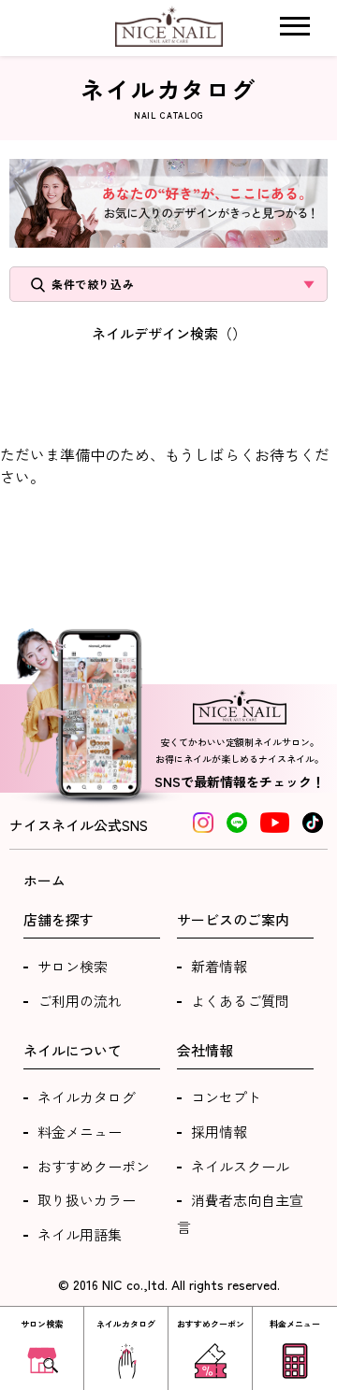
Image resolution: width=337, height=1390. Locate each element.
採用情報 (219, 1131)
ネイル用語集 (79, 1234)
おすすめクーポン (93, 1166)
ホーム (44, 880)
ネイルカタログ (86, 1097)
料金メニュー (79, 1131)
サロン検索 (72, 966)
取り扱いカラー (86, 1200)
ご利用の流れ (79, 1000)
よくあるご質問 (240, 1000)
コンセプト (226, 1097)
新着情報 (219, 966)
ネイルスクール (240, 1166)
